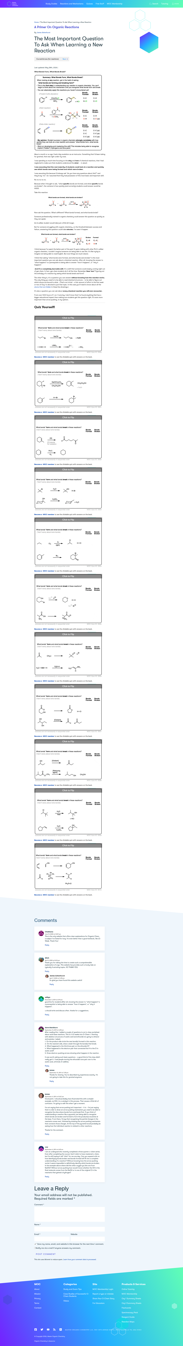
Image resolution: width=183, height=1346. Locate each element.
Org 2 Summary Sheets (131, 1303)
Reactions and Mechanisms (71, 4)
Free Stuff (100, 4)
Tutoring (164, 4)
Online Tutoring (128, 1289)
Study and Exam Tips (72, 1289)
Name (37, 1224)
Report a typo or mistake (103, 1294)
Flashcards (126, 1308)
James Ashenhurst (43, 32)
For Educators (98, 1303)
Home (36, 22)
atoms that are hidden (42, 287)
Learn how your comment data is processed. (79, 1259)
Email (37, 1234)
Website (74, 1234)
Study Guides (51, 4)
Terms (36, 1303)
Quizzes (89, 4)
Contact (37, 1308)
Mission (37, 1294)
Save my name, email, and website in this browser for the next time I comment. (70, 1244)
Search (155, 4)
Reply (47, 945)
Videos (66, 1301)
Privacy (37, 1298)
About (36, 1289)
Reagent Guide (128, 1317)
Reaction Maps (128, 1322)
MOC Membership (114, 4)
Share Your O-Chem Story (103, 1298)
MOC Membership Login (103, 1289)
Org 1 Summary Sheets (131, 1298)
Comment (39, 1205)
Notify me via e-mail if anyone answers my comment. (58, 1248)
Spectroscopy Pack (130, 1312)
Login (176, 4)
